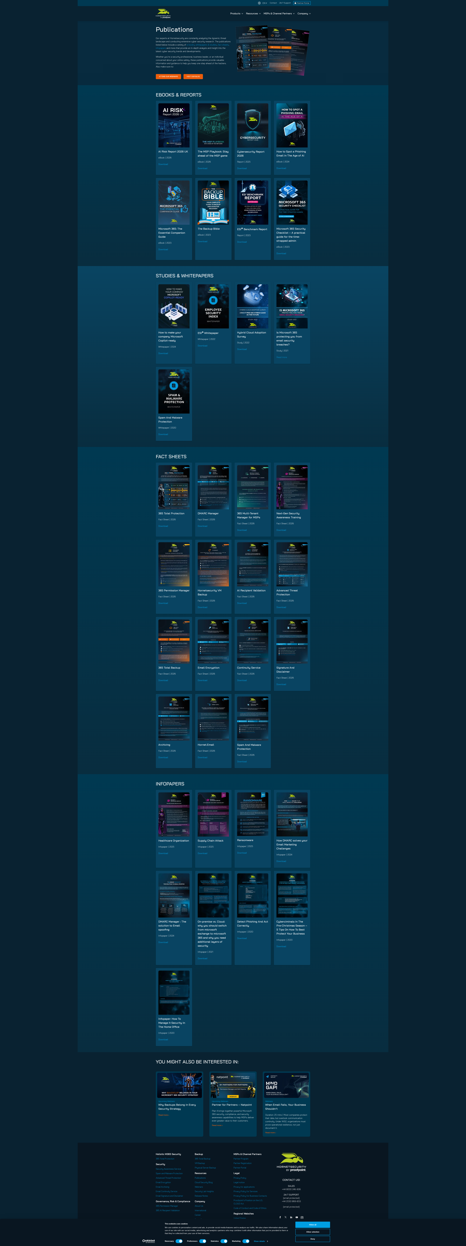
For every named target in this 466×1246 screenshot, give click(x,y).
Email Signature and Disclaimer (169, 1196)
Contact (273, 3)
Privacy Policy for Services (246, 1191)
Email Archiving (162, 1187)
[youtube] (296, 1217)
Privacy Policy (240, 1178)
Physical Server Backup (205, 1167)
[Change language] (262, 3)
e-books (191, 44)
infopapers (161, 48)
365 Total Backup (202, 1158)
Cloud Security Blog (204, 1182)
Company (303, 13)
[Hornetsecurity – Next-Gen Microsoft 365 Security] (163, 13)
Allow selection (312, 1232)
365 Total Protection (165, 1158)
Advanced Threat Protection (168, 1178)
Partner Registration (243, 1163)
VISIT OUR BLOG (193, 76)
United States (240, 1218)
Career (198, 1215)
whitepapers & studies (206, 44)
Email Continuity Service (166, 1191)
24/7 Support (285, 3)
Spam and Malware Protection (169, 1173)
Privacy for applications (244, 1187)
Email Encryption (163, 1182)
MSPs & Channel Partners (278, 13)
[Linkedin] (291, 1217)
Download (163, 164)
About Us (199, 1206)
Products (235, 13)
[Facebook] (280, 1217)
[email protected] (291, 1198)
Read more (281, 357)
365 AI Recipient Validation (168, 1210)
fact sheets (223, 44)
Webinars (199, 1187)
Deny (313, 1239)
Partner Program (241, 1158)
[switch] (202, 1241)
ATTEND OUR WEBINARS (168, 76)
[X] (286, 1217)
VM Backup (200, 1163)
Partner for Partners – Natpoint (232, 1104)
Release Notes (201, 1196)
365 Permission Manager (167, 1206)
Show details (259, 1241)
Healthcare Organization (173, 840)
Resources (252, 13)
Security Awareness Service (168, 1169)
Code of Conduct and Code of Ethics (250, 1208)
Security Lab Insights (204, 1191)
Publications (200, 1178)
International (200, 1210)
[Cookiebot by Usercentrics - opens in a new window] (148, 1241)
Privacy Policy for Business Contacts (250, 1196)
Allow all (312, 1225)
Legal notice (239, 1182)
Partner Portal (303, 3)
